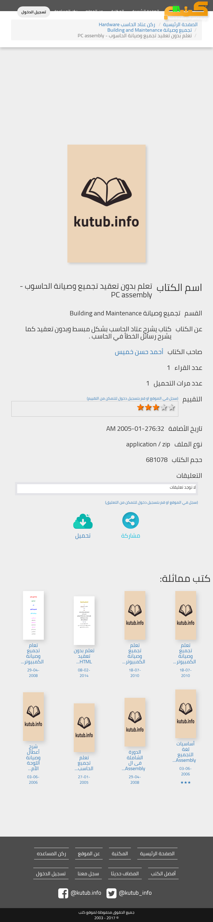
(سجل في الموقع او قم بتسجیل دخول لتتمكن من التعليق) (151, 502)
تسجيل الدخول (33, 12)
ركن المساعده (51, 853)
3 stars (156, 407)
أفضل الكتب (163, 873)
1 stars (140, 407)
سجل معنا (88, 873)
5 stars (172, 407)
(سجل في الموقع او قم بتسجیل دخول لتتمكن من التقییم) (132, 398)
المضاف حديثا (125, 873)
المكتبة (117, 11)
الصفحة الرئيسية (145, 11)
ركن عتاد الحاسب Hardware (127, 24)
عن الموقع (94, 11)
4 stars (164, 407)
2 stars (148, 407)
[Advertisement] (106, 89)
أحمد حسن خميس (139, 351)
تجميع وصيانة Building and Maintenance (149, 29)
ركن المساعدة (65, 11)
